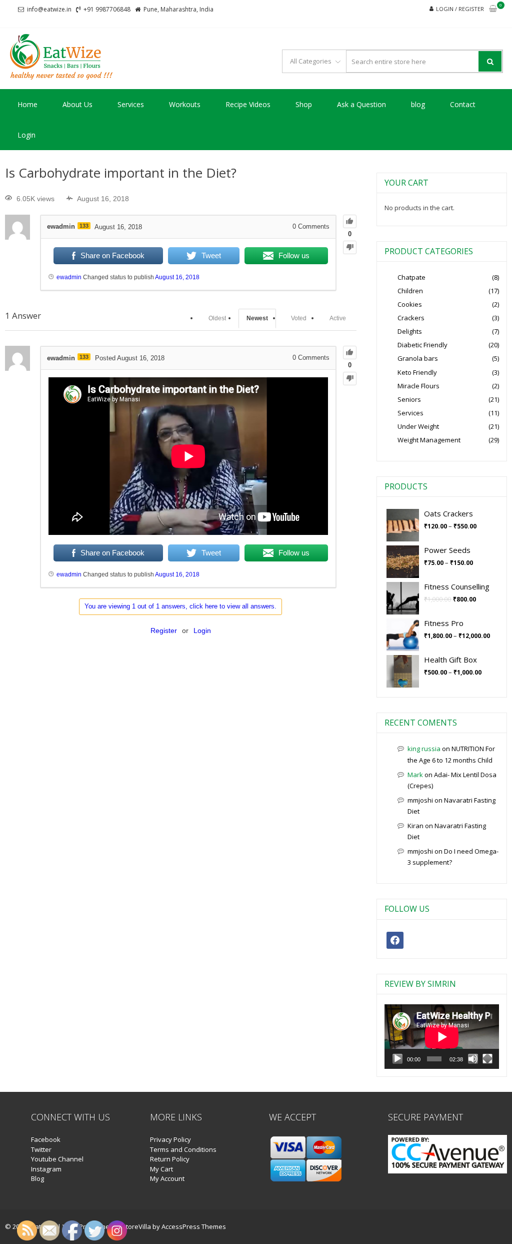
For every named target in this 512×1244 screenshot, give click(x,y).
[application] (441, 1036)
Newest (257, 318)
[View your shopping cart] (493, 9)
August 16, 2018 (177, 277)
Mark (415, 774)
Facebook (45, 1139)
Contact (463, 104)
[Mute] (473, 1059)
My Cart (161, 1168)
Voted (298, 318)
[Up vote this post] (349, 221)
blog (418, 104)
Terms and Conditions (183, 1149)
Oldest (217, 318)
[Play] (397, 1059)
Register (163, 631)
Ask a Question (361, 104)
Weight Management (429, 439)
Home (28, 104)
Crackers (411, 317)
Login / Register (460, 9)
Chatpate (412, 277)
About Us (77, 104)
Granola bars (418, 358)
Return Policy (170, 1158)
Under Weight (418, 426)
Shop (304, 104)
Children (410, 290)
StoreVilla (136, 1226)
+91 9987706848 (107, 9)
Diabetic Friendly (423, 344)
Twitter (41, 1149)
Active (338, 318)
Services (131, 104)
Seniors (409, 399)
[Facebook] (395, 939)
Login (27, 135)
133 (84, 226)
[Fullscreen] (487, 1059)
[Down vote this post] (349, 247)
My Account (167, 1178)
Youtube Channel (57, 1158)
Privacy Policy (170, 1139)
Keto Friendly (417, 372)
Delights (410, 331)
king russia (424, 748)
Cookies (410, 304)
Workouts (184, 104)
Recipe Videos (248, 104)
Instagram (46, 1168)
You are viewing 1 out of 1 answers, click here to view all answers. (180, 606)
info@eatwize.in (49, 9)
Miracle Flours (419, 385)
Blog (37, 1178)
